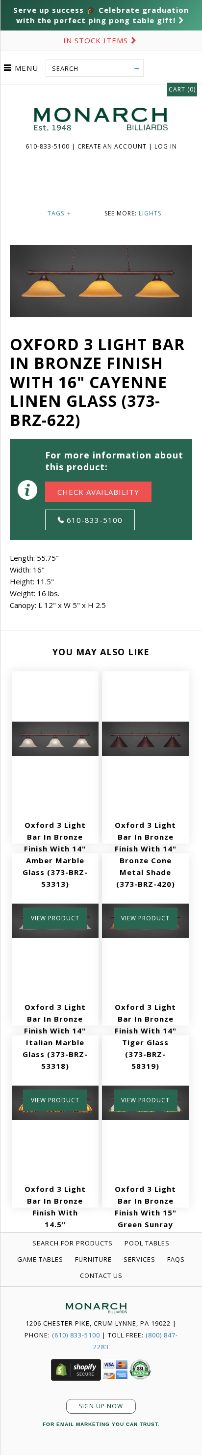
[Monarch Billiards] (101, 95)
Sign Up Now (101, 1406)
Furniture (93, 1259)
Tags (59, 213)
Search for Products (72, 1243)
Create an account (112, 146)
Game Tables (40, 1259)
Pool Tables (147, 1243)
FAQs (176, 1259)
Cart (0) (182, 89)
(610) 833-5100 (76, 1335)
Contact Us (101, 1275)
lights (150, 213)
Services (139, 1259)
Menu (26, 68)
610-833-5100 (48, 146)
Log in (165, 146)
